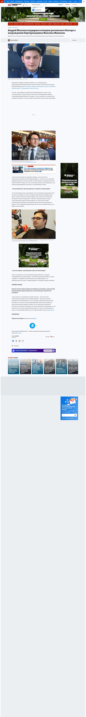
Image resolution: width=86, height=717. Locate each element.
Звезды (50, 1)
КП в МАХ (62, 23)
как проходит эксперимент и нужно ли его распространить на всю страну (39, 170)
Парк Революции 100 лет (29, 23)
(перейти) (33, 318)
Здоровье (56, 1)
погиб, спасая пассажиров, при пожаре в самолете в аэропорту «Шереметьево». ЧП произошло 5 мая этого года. (34, 87)
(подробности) (50, 310)
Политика (26, 1)
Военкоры (50, 23)
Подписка (74, 4)
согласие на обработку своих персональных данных (68, 418)
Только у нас (44, 23)
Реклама (68, 4)
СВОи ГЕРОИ (16, 23)
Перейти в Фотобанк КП (31, 162)
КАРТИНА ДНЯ (16, 345)
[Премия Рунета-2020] (25, 4)
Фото (8, 1)
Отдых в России (68, 23)
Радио (61, 4)
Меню (2, 1)
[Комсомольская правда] (14, 5)
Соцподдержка (63, 1)
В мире (45, 1)
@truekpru (19, 333)
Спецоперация (18, 1)
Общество (32, 1)
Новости (21, 23)
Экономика (39, 1)
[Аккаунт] (84, 1)
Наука (70, 1)
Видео (12, 1)
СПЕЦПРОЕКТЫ (37, 23)
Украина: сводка (56, 23)
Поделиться (74, 40)
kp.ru (53, 336)
